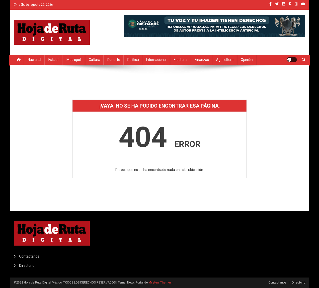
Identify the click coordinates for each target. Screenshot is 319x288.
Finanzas (202, 60)
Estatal (53, 60)
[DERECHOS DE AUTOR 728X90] (214, 25)
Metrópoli (74, 60)
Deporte (113, 60)
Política (133, 60)
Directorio (26, 266)
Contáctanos (29, 256)
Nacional (34, 60)
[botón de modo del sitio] (292, 59)
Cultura (94, 60)
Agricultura (225, 60)
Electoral (180, 60)
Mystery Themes (160, 282)
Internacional (156, 60)
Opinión (247, 60)
